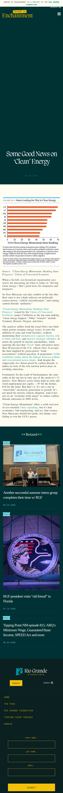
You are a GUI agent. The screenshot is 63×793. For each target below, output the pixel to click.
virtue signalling (29, 407)
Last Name (31, 751)
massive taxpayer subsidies (41, 338)
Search (54, 6)
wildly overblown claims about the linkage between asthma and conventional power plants (31, 356)
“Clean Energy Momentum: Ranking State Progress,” (25, 310)
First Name (31, 737)
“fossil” (30, 344)
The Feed (9, 703)
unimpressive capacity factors (37, 335)
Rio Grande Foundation (18, 710)
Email (31, 765)
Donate (16, 683)
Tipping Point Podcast (18, 717)
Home (7, 697)
